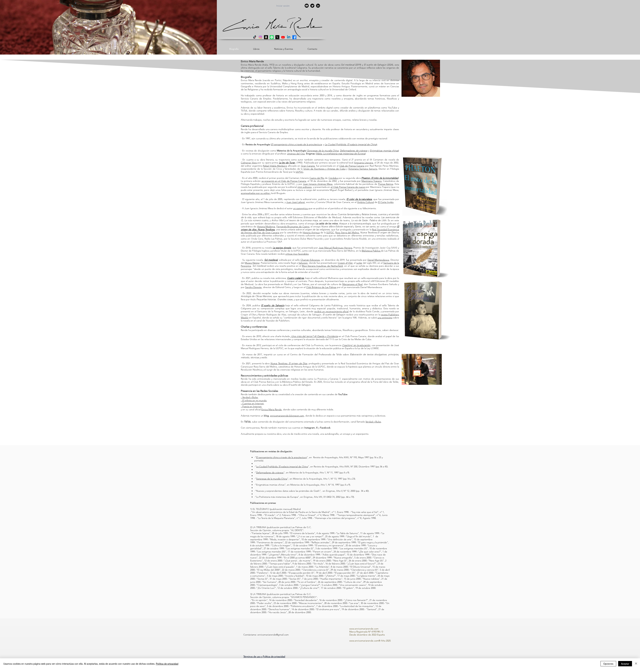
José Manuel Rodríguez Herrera (335, 247)
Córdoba (333, 177)
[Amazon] (266, 37)
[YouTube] (307, 6)
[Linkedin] (289, 37)
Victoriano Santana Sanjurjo (362, 168)
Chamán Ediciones (310, 259)
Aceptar (625, 663)
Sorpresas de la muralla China (271, 478)
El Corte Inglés (386, 202)
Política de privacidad (167, 663)
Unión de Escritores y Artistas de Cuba (325, 168)
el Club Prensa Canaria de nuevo (348, 186)
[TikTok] (255, 37)
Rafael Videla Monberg (275, 165)
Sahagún (303, 262)
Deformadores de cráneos (270, 472)
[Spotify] (272, 37)
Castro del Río (317, 177)
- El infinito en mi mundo (253, 400)
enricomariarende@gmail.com (273, 634)
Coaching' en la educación (356, 345)
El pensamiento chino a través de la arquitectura (281, 457)
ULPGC (299, 171)
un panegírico (300, 208)
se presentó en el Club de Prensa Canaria (284, 180)
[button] (264, 656)
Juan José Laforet (295, 202)
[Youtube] (283, 37)
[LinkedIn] (318, 6)
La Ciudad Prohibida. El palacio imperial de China (282, 466)
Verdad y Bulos (373, 421)
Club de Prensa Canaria (351, 165)
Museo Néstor (252, 262)
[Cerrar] (636, 663)
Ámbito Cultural (365, 202)
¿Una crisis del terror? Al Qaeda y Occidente (314, 336)
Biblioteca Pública (371, 250)
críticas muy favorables (297, 253)
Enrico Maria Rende (271, 409)
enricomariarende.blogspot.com (287, 415)
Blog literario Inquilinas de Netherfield (322, 265)
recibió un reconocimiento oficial (331, 311)
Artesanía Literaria (363, 162)
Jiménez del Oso (296, 153)
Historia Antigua (311, 232)
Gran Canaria (308, 165)
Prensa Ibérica (385, 183)
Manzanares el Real (352, 284)
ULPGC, (330, 232)
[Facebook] (294, 37)
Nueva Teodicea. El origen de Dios (288, 363)
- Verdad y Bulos (249, 397)
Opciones (608, 663)
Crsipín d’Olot (345, 262)
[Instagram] (260, 37)
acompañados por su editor (255, 193)
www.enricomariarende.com (363, 628)
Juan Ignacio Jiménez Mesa (317, 183)
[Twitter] (312, 6)
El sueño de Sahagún (272, 305)
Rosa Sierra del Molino (347, 232)
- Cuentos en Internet (252, 403)
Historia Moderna (266, 226)
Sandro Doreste (253, 287)
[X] (277, 37)
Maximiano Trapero (372, 180)
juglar (359, 262)
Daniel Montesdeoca (378, 259)
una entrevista (385, 317)
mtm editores (305, 186)
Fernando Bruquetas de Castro (292, 226)
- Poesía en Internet (251, 406)
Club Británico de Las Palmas (321, 287)
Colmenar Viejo (249, 162)
